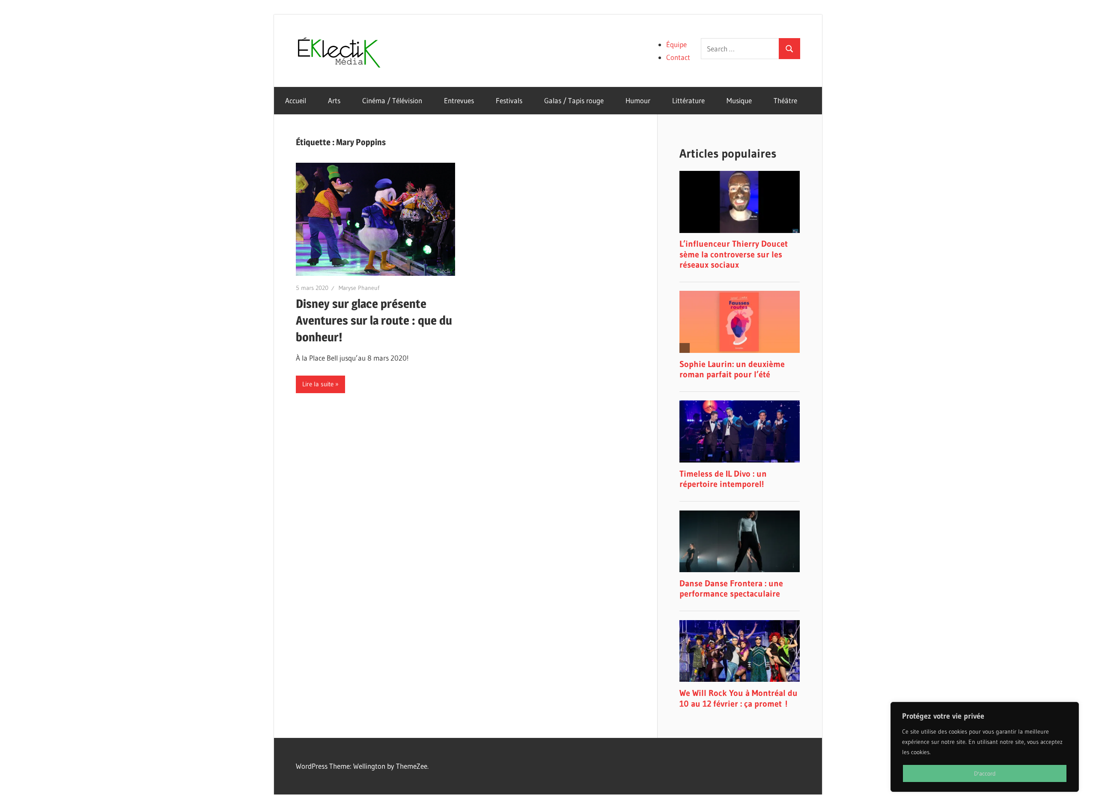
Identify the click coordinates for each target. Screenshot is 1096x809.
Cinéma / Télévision (392, 100)
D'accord (985, 773)
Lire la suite (318, 384)
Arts (334, 100)
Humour (637, 100)
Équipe (676, 44)
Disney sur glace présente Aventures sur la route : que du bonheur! (374, 320)
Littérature (688, 100)
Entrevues (459, 100)
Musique (739, 100)
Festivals (509, 100)
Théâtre (785, 100)
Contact (678, 57)
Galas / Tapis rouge (574, 100)
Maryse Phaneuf (359, 288)
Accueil (295, 100)
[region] (984, 747)
